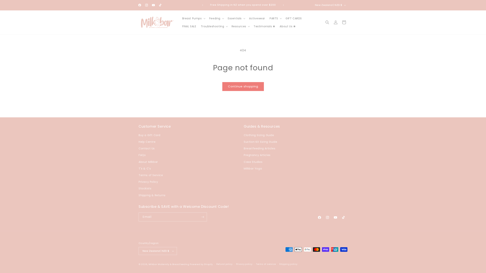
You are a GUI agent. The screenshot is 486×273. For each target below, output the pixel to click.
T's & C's (145, 168)
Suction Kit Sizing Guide (260, 142)
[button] (193, 18)
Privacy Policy (148, 182)
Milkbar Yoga (253, 168)
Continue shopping (243, 86)
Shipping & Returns (152, 195)
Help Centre (147, 142)
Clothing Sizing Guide (259, 135)
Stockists (145, 188)
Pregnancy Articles (257, 155)
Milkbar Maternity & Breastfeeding (169, 264)
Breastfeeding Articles (259, 148)
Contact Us (147, 148)
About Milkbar (148, 162)
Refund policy (224, 264)
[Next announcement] (283, 5)
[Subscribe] (202, 217)
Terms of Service (151, 175)
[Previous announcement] (202, 5)
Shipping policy (288, 264)
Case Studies (253, 162)
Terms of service (266, 264)
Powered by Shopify (201, 264)
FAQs (142, 155)
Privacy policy (244, 264)
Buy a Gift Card (149, 135)
